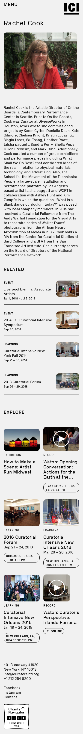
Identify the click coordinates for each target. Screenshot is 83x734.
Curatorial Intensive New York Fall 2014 (24, 353)
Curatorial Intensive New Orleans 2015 (19, 617)
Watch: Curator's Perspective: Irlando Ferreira (61, 617)
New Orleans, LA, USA (60, 563)
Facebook (12, 688)
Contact (10, 697)
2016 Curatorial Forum (20, 539)
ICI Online (54, 631)
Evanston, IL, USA (60, 487)
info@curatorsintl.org (21, 674)
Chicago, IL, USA (19, 558)
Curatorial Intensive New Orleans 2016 (58, 542)
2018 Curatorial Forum (22, 382)
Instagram (12, 692)
